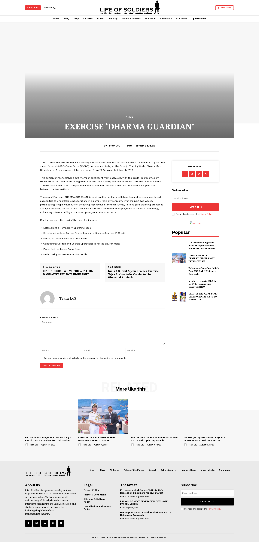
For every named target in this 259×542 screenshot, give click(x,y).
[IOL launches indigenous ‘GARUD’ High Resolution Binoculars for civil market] (179, 245)
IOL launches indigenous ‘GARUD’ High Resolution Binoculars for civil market (202, 245)
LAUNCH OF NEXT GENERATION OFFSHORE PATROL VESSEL (202, 258)
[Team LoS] (47, 298)
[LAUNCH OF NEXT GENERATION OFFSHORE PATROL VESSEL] (179, 258)
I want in (194, 207)
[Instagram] (36, 523)
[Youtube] (61, 523)
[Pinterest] (199, 174)
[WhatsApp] (206, 174)
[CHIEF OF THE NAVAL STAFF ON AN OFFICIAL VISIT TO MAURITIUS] (179, 297)
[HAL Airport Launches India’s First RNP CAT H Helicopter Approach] (179, 271)
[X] (192, 174)
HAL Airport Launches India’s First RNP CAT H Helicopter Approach (204, 271)
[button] (50, 7)
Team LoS (114, 145)
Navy (122, 508)
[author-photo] (27, 444)
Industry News (127, 497)
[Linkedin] (44, 523)
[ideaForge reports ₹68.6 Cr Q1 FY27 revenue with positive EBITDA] (179, 284)
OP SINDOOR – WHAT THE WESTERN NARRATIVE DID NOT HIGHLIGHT (68, 272)
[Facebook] (185, 174)
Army (129, 117)
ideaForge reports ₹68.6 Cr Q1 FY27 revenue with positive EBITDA (202, 284)
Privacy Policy (205, 214)
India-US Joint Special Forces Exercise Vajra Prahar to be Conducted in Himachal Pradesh (133, 274)
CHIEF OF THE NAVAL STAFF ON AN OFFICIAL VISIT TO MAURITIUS (203, 296)
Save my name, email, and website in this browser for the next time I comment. (85, 358)
